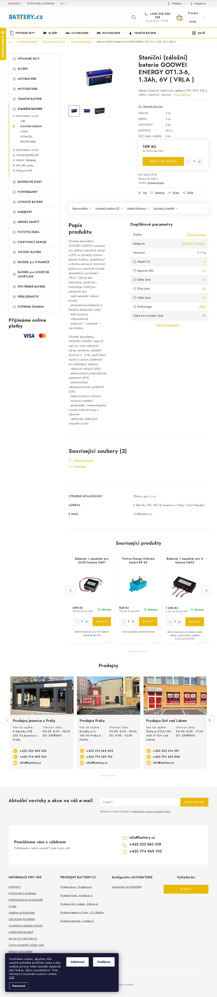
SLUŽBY (23, 69)
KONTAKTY (15, 3)
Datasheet (79, 466)
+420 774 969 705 (33, 757)
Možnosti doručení (153, 106)
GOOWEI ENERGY (31, 126)
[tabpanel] (42, 722)
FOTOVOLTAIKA (28, 232)
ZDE (12, 978)
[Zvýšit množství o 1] (200, 161)
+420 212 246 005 (99, 751)
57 (204, 298)
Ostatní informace (136, 208)
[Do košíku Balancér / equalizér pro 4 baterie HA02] (194, 621)
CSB (22, 121)
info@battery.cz (30, 763)
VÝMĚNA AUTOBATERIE (22, 913)
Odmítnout (77, 962)
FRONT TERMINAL (26, 160)
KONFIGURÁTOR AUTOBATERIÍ (26, 900)
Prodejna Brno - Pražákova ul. (76, 887)
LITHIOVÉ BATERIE (30, 202)
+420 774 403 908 (166, 757)
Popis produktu (80, 208)
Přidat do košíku (163, 161)
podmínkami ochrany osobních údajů (151, 811)
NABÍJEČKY (25, 212)
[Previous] (8, 720)
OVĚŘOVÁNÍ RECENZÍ (21, 932)
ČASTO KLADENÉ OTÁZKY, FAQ (26, 945)
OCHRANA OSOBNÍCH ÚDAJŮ (26, 925)
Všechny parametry (167, 325)
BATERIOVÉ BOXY (30, 182)
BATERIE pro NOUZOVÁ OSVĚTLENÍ (33, 274)
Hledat (134, 17)
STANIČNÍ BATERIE (30, 109)
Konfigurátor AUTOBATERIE (127, 887)
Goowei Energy (155, 183)
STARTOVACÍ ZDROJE (32, 242)
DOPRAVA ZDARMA (31, 307)
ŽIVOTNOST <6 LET (27, 116)
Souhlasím (103, 962)
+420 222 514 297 (166, 751)
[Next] (209, 720)
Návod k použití (83, 460)
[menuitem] (25, 33)
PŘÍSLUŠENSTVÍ (28, 297)
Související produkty (163, 208)
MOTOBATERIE (28, 89)
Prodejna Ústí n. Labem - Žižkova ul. (79, 904)
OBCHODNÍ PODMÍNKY (22, 919)
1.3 (204, 271)
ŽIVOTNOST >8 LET (27, 150)
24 (204, 289)
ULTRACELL (26, 136)
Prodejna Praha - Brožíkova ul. (76, 895)
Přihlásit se (194, 802)
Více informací (182, 95)
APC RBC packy (24, 165)
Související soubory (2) (107, 208)
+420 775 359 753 (99, 757)
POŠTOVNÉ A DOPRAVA (41, 3)
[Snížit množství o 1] (188, 161)
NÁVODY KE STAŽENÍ (20, 951)
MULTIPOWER (28, 141)
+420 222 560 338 (159, 15)
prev (71, 591)
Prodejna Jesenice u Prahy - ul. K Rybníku (82, 912)
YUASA (24, 131)
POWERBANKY (28, 192)
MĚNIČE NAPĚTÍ (28, 222)
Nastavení (18, 986)
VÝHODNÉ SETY (29, 59)
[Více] (198, 33)
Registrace (200, 3)
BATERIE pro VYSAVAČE (34, 262)
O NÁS (12, 906)
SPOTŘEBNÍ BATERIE (31, 287)
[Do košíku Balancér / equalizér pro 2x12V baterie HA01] (102, 621)
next (206, 591)
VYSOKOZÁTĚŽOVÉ (27, 155)
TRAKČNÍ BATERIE (30, 99)
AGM (202, 307)
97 (204, 280)
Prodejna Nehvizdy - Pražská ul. (77, 921)
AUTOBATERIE (27, 79)
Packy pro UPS (24, 170)
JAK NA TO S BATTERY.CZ (23, 938)
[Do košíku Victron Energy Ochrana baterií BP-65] (148, 621)
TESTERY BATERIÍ (29, 252)
